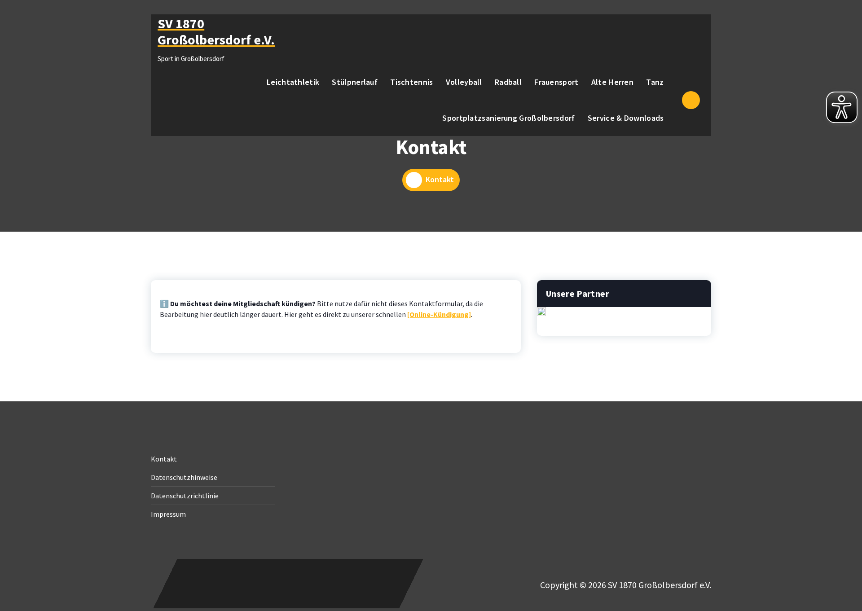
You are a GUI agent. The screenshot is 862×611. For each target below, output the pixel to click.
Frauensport (556, 82)
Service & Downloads (626, 118)
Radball (508, 82)
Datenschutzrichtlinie (185, 495)
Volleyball (464, 82)
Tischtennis (411, 82)
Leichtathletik (293, 82)
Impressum (168, 514)
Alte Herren (612, 82)
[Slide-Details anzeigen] (541, 311)
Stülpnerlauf (355, 82)
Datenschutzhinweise (184, 477)
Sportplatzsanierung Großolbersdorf (508, 118)
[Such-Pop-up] (691, 100)
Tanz (655, 82)
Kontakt (164, 458)
